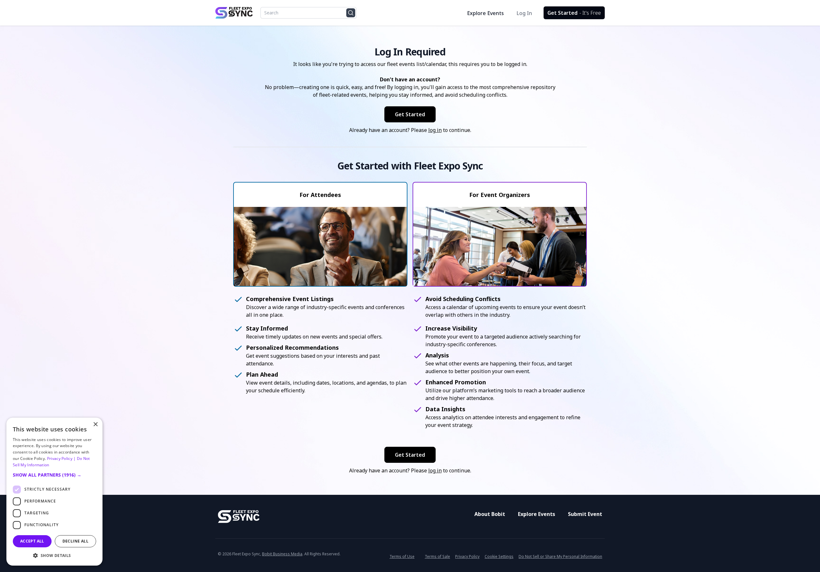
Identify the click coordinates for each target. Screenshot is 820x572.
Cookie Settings (499, 556)
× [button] (95, 424)
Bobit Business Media (282, 554)
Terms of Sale (437, 556)
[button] (54, 474)
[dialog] (54, 492)
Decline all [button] (75, 541)
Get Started (574, 12)
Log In (524, 13)
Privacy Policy (467, 556)
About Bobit (489, 514)
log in (435, 130)
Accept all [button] (32, 541)
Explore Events (485, 13)
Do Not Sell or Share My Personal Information (560, 556)
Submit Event (585, 514)
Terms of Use (402, 556)
